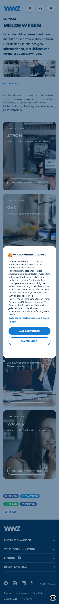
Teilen (13, 496)
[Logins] (30, 8)
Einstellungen (29, 341)
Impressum (22, 593)
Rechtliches (39, 593)
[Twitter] (32, 583)
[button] (28, 504)
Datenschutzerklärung (22, 318)
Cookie (7, 593)
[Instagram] (15, 583)
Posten (30, 504)
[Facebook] (6, 583)
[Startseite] (12, 530)
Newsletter (27, 599)
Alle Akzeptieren (29, 331)
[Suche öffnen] (41, 8)
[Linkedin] (24, 583)
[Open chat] (53, 598)
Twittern (31, 496)
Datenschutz (10, 599)
